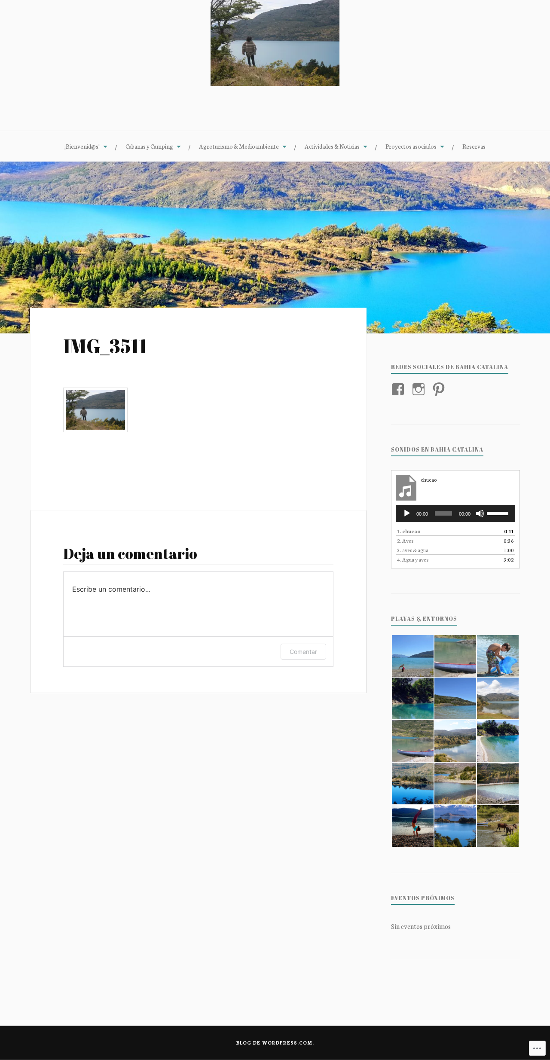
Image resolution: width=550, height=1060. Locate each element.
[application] (455, 513)
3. (412, 549)
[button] (412, 656)
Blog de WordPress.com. (275, 1042)
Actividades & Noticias (332, 146)
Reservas (474, 146)
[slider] (499, 512)
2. (405, 540)
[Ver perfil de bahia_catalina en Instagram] (420, 389)
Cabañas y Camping (149, 146)
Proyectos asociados (411, 146)
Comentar (303, 651)
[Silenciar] (480, 513)
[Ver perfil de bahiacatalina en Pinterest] (440, 389)
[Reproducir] (407, 513)
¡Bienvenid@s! (82, 146)
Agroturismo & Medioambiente (239, 146)
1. (409, 531)
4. (412, 559)
